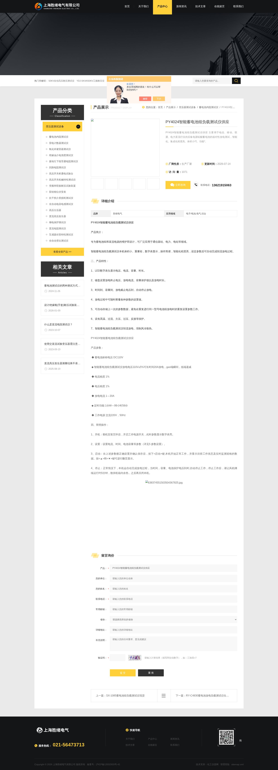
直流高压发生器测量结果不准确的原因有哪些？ (71, 363)
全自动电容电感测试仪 (61, 204)
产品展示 (171, 107)
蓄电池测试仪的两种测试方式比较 (63, 285)
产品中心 (162, 6)
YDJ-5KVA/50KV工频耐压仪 (90, 80)
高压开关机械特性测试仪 (62, 179)
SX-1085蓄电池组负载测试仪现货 (125, 695)
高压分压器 (55, 210)
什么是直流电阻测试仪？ (58, 324)
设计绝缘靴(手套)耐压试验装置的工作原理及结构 (72, 305)
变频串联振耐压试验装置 (62, 185)
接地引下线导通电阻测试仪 (63, 161)
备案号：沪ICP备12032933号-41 (103, 764)
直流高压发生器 (57, 216)
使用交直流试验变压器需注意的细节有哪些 (68, 344)
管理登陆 (224, 764)
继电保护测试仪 (57, 222)
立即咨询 (180, 185)
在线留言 (219, 6)
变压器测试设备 (55, 126)
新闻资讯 (181, 6)
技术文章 (200, 6)
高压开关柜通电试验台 (61, 173)
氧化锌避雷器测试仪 (60, 149)
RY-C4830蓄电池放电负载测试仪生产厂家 (210, 695)
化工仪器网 (212, 764)
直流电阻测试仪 (57, 228)
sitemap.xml (237, 764)
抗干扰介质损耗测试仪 (61, 198)
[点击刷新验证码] (134, 657)
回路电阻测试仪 (57, 167)
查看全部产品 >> (62, 251)
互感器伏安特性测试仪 (61, 234)
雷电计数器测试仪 (58, 143)
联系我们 (238, 6)
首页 (127, 6)
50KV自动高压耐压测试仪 (61, 80)
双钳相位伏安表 (57, 191)
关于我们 (143, 6)
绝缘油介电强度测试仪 (61, 155)
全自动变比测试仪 (58, 240)
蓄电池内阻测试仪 (58, 136)
